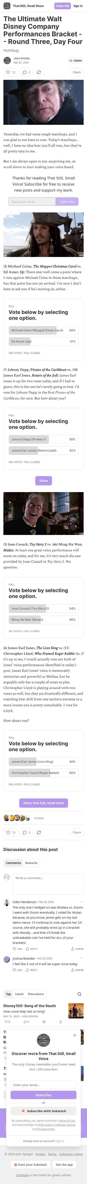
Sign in (78, 6)
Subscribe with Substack (46, 1111)
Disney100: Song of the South (29, 1006)
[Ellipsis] (81, 901)
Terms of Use (66, 1120)
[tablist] (21, 863)
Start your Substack (32, 1165)
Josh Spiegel (22, 58)
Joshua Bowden (24, 958)
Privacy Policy (46, 1129)
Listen (77, 60)
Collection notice (71, 1154)
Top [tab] (8, 994)
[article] (43, 1013)
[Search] (79, 994)
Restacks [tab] (31, 863)
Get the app (64, 1165)
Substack (22, 1175)
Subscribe (62, 6)
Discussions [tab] (36, 994)
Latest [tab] (19, 994)
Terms (52, 1154)
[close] (74, 1035)
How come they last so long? (24, 1011)
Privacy (40, 1154)
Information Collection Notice (56, 1125)
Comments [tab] (13, 863)
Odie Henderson (25, 902)
